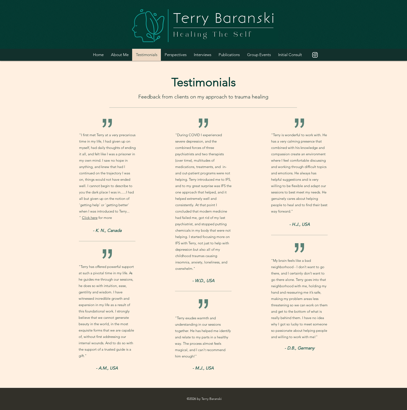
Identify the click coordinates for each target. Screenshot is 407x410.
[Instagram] (315, 54)
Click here (90, 217)
